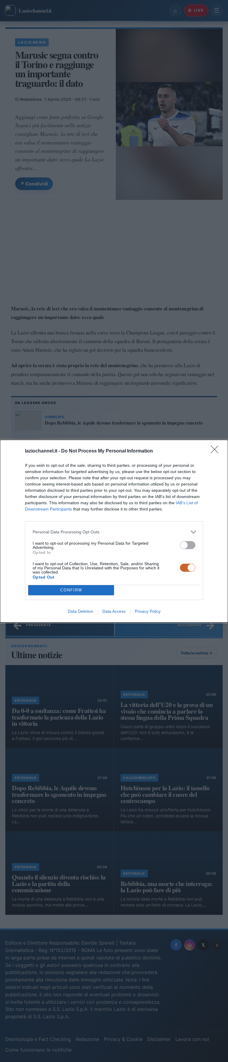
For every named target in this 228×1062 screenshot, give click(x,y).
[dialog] (114, 531)
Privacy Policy (148, 611)
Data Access (114, 611)
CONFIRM (71, 590)
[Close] (216, 451)
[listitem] (114, 532)
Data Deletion (80, 611)
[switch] (187, 545)
